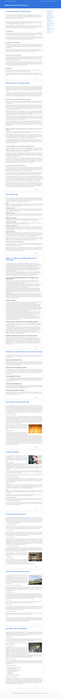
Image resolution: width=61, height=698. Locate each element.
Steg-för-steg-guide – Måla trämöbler (49, 1)
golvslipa (31, 406)
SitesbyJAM (46, 693)
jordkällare (33, 660)
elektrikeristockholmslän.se (16, 457)
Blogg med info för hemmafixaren (10, 1)
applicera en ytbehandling (28, 134)
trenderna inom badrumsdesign (31, 355)
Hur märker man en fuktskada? (16, 628)
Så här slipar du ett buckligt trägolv (18, 83)
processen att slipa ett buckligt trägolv (17, 89)
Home (41, 1)
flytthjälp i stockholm (26, 200)
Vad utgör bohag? (12, 194)
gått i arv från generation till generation (32, 238)
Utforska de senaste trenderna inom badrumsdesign (24, 352)
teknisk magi (18, 71)
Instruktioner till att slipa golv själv (17, 402)
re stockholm (35, 406)
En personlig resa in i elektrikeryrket (18, 11)
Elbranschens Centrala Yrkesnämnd (12, 471)
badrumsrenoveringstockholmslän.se (28, 518)
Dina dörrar (26, 614)
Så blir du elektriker (12, 452)
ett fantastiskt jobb (13, 17)
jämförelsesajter (8, 542)
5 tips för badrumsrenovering (16, 514)
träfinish (23, 433)
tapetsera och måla (13, 578)
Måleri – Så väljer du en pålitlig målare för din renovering (21, 259)
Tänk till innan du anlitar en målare (17, 571)
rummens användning (13, 206)
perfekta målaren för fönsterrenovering (22, 267)
